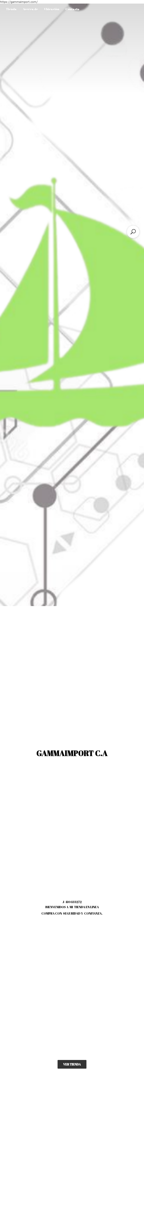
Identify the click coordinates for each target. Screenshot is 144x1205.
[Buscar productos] (133, 231)
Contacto (72, 9)
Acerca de (30, 9)
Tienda (11, 9)
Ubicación (51, 9)
